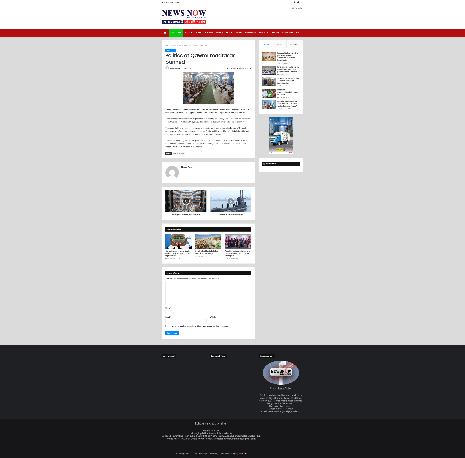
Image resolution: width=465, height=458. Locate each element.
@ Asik (244, 454)
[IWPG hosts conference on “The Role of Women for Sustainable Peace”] (269, 104)
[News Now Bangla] (184, 16)
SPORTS (219, 33)
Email (168, 317)
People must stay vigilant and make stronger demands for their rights (237, 253)
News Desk (174, 68)
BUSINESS (209, 33)
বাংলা (297, 33)
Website (213, 317)
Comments (294, 44)
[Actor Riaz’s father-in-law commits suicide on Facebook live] (269, 81)
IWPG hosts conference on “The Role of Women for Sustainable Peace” (287, 103)
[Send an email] (179, 68)
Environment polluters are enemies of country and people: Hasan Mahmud (288, 69)
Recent (280, 44)
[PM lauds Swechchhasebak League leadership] (269, 93)
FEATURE (275, 33)
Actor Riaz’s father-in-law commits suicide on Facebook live (288, 80)
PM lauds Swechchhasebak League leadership (288, 92)
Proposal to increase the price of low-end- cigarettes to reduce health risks (287, 56)
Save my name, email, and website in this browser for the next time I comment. (197, 326)
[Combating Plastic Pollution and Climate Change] (208, 241)
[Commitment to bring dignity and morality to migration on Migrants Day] (178, 241)
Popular (265, 44)
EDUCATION (263, 33)
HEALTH (229, 33)
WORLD (198, 33)
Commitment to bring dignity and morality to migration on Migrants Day (177, 253)
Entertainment (250, 33)
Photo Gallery (287, 33)
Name (168, 308)
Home (169, 45)
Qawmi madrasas (178, 153)
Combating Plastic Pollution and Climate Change (206, 252)
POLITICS (188, 33)
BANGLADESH (175, 33)
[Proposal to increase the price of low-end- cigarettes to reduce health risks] (269, 56)
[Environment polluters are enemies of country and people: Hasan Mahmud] (269, 70)
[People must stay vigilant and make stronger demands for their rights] (238, 241)
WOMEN (239, 33)
